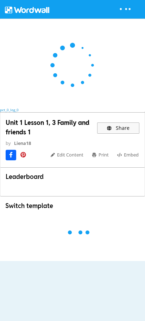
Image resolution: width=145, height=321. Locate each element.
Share (122, 128)
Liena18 (22, 143)
